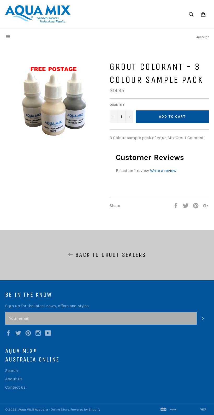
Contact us (15, 387)
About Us (13, 378)
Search (11, 370)
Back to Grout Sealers (109, 254)
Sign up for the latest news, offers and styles (47, 305)
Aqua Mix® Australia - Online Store (43, 409)
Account (202, 37)
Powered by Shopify (85, 409)
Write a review (163, 170)
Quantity (117, 104)
